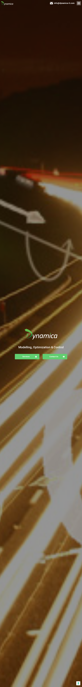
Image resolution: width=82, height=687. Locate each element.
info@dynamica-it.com (64, 3)
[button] (27, 356)
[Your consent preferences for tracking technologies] (78, 683)
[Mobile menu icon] (79, 3)
